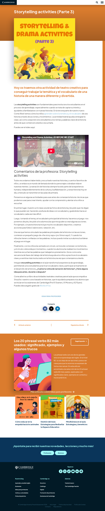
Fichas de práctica (20, 496)
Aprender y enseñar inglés (22, 483)
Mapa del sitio (57, 506)
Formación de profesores (47, 493)
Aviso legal (53, 504)
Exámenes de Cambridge (47, 496)
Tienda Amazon (69, 483)
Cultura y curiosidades (21, 493)
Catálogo (43, 486)
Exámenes (18, 486)
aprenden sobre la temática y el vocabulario (63, 113)
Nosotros (43, 483)
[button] (96, 2)
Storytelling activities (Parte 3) (44, 11)
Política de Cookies (80, 504)
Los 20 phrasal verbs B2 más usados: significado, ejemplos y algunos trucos (39, 345)
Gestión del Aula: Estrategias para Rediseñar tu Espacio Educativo (52, 424)
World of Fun (45, 285)
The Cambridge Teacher (72, 486)
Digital (42, 489)
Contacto (48, 506)
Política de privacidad (65, 504)
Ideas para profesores (51, 296)
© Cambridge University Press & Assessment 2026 (32, 504)
